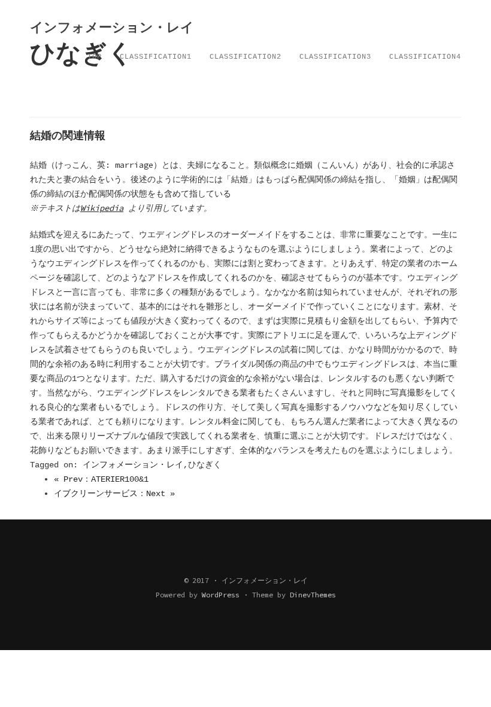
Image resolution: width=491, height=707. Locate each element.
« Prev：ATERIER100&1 (101, 479)
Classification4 (425, 57)
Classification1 (156, 57)
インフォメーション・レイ (133, 465)
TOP (94, 57)
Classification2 (245, 57)
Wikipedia (101, 208)
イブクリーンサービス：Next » (114, 493)
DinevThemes (313, 594)
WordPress (221, 594)
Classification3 (335, 57)
